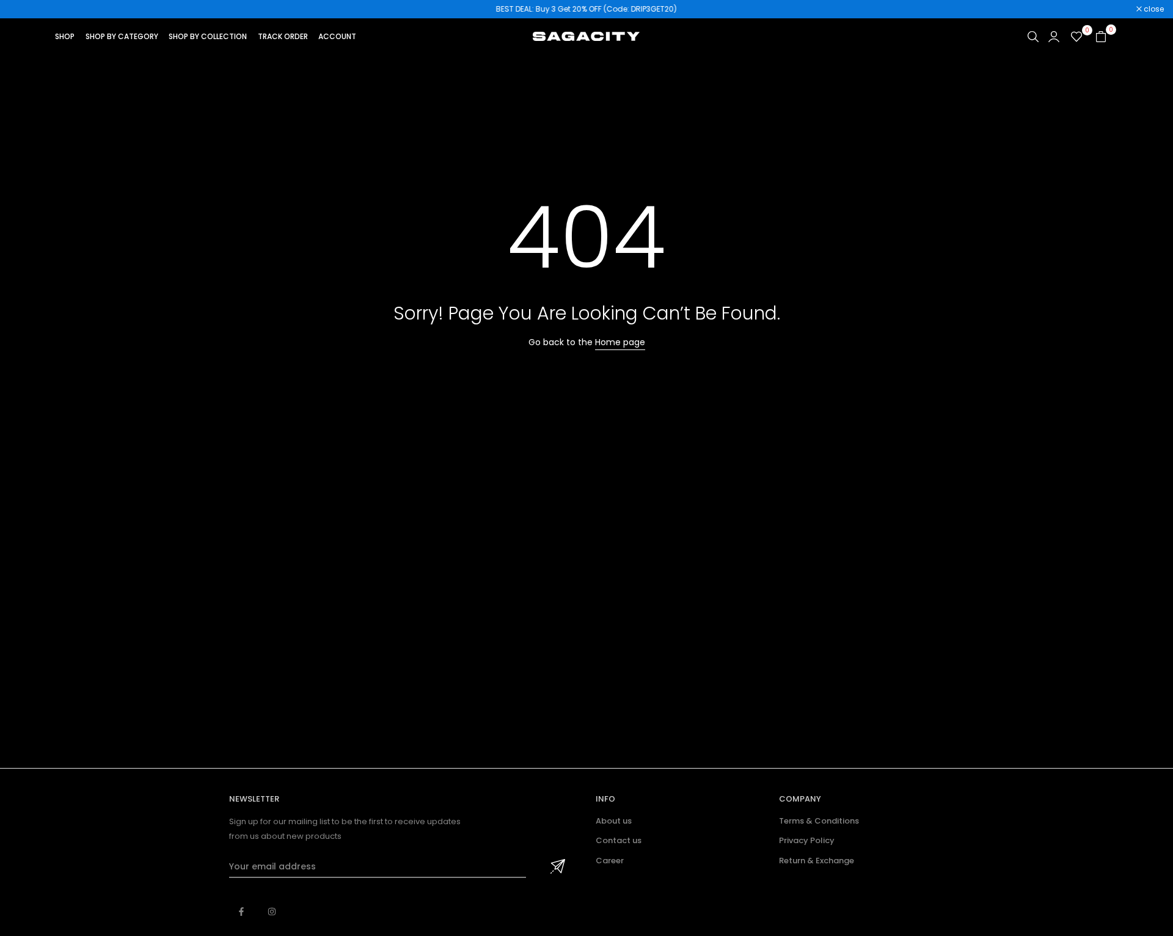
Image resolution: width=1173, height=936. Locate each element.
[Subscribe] (556, 867)
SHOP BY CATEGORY (122, 36)
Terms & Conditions (819, 821)
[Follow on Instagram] (272, 911)
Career (610, 860)
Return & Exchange (816, 860)
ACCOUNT (337, 36)
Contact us (618, 840)
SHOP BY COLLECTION (208, 36)
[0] (1076, 36)
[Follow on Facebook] (241, 911)
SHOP (65, 36)
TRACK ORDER (283, 36)
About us (614, 821)
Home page (620, 342)
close (26, 9)
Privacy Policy (807, 840)
